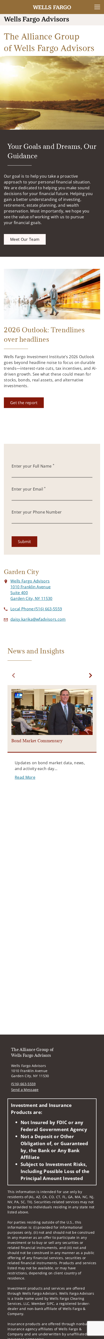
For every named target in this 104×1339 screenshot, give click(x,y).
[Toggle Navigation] (97, 7)
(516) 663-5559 (23, 1084)
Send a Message (24, 1089)
